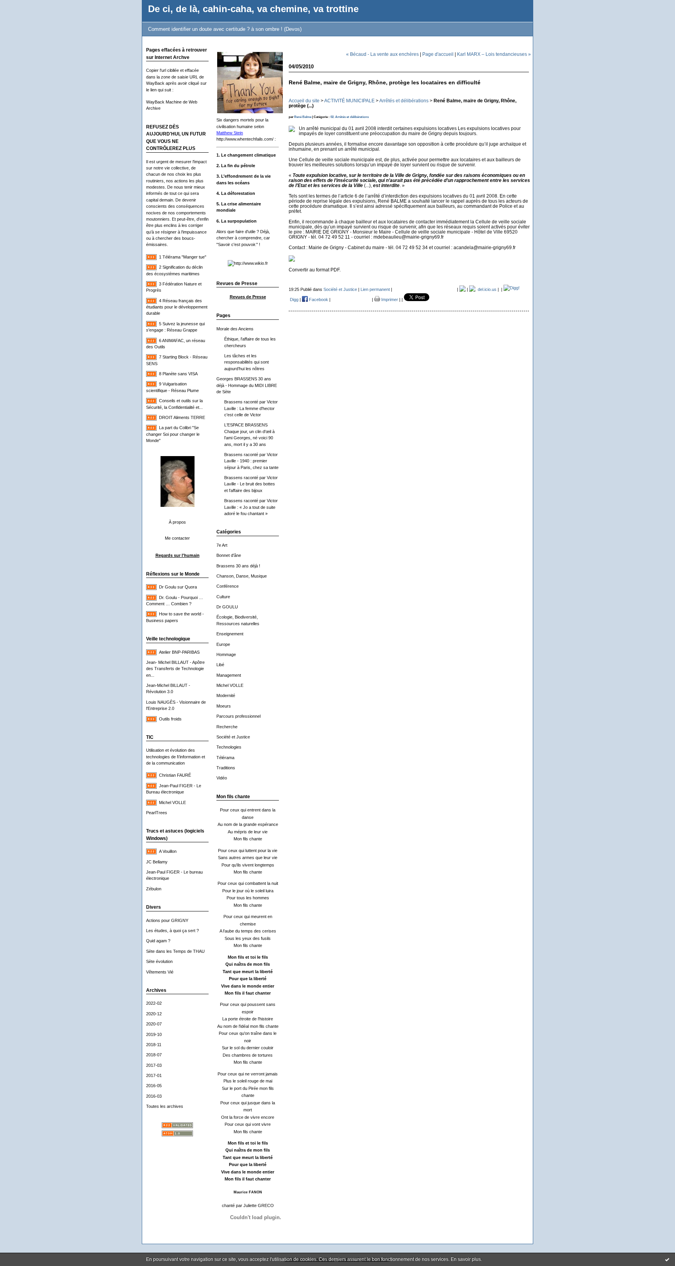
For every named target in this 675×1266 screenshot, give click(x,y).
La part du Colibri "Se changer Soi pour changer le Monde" (173, 434)
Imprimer (389, 299)
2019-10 (154, 1034)
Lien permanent (375, 289)
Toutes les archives (164, 1106)
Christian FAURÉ (175, 775)
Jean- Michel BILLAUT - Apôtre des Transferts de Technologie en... (175, 669)
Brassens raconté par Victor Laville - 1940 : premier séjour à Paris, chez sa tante (251, 461)
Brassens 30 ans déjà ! (238, 565)
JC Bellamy (157, 861)
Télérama (225, 757)
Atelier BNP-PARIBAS (179, 652)
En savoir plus (466, 1259)
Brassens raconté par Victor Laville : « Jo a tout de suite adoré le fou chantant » (251, 507)
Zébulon (153, 888)
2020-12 (154, 1013)
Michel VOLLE (172, 802)
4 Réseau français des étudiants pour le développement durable (176, 307)
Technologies (228, 747)
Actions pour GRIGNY (167, 920)
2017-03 (154, 1065)
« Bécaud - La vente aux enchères (382, 54)
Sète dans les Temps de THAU (175, 951)
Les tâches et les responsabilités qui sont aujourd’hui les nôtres (246, 362)
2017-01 (154, 1075)
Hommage (226, 654)
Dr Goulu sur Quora (178, 587)
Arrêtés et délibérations (404, 100)
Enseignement (229, 633)
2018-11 (153, 1044)
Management (228, 675)
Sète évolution (159, 961)
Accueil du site (304, 100)
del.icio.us (485, 289)
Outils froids (170, 719)
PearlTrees (156, 812)
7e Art (221, 545)
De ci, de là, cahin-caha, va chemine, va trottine (253, 9)
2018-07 (154, 1054)
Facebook (318, 299)
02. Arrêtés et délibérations (349, 117)
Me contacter (177, 538)
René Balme (302, 117)
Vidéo (221, 778)
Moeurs (223, 706)
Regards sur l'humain (177, 555)
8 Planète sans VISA (178, 373)
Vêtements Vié (159, 972)
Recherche (227, 726)
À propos (177, 522)
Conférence (227, 586)
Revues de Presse (248, 296)
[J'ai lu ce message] (667, 1259)
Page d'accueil (438, 54)
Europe (223, 644)
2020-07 (154, 1024)
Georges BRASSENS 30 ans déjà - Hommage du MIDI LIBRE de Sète (246, 385)
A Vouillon (168, 851)
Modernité (225, 695)
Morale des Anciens (235, 328)
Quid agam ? (158, 940)
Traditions (225, 767)
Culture (223, 596)
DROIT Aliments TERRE (182, 417)
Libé (220, 664)
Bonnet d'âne (228, 555)
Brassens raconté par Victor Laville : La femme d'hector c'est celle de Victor (251, 408)
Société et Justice (233, 737)
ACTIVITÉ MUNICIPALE (349, 100)
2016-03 (154, 1096)
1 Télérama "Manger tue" (182, 257)
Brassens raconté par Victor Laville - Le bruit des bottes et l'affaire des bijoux (251, 484)
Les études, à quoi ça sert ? (172, 930)
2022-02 (154, 1003)
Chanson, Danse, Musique (241, 576)
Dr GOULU (227, 606)
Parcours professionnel (238, 716)
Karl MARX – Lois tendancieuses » (494, 54)
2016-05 (154, 1085)
